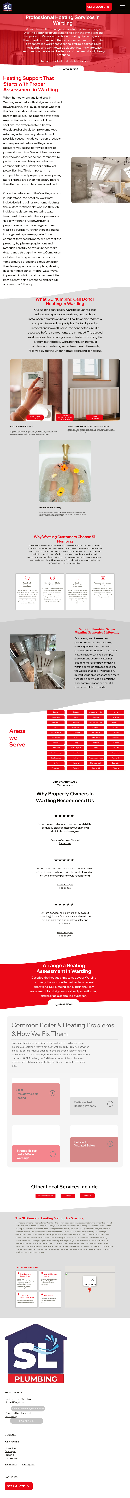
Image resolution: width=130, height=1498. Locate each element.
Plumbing (10, 1448)
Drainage (10, 1451)
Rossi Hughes (65, 932)
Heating (9, 1454)
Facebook (11, 1464)
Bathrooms (11, 1458)
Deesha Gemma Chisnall (65, 840)
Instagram (28, 1464)
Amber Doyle (65, 884)
